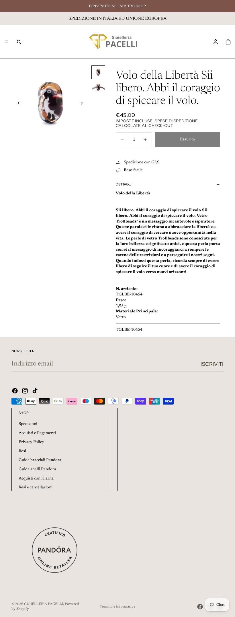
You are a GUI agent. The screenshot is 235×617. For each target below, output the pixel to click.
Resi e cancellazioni (35, 488)
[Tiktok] (35, 390)
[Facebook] (14, 390)
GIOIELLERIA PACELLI (43, 604)
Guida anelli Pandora (37, 469)
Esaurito (187, 140)
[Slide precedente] (17, 104)
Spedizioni (28, 424)
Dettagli (124, 184)
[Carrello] (228, 42)
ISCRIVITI (212, 364)
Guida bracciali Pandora (40, 460)
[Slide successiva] (82, 104)
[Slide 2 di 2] (98, 87)
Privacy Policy (31, 442)
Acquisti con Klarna (36, 479)
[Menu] (6, 42)
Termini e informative (117, 606)
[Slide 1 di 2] (98, 72)
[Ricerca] (19, 42)
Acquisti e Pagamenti (37, 433)
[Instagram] (24, 390)
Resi (22, 451)
